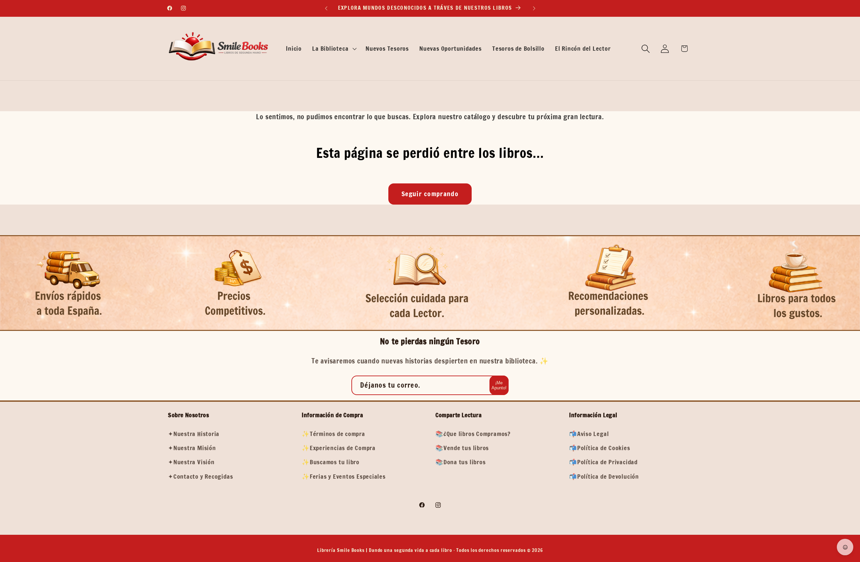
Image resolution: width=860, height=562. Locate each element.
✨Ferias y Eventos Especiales (344, 476)
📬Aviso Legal (589, 433)
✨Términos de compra (333, 433)
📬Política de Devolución (604, 476)
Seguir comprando (430, 193)
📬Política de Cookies (599, 447)
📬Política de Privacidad (603, 462)
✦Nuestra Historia (193, 433)
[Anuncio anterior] (326, 8)
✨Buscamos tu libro (330, 462)
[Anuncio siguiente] (534, 8)
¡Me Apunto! (499, 385)
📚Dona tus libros (460, 462)
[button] (333, 49)
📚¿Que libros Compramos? (473, 433)
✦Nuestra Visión (191, 462)
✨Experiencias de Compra (339, 447)
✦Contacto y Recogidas (200, 476)
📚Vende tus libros (462, 447)
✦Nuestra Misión (192, 447)
